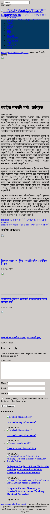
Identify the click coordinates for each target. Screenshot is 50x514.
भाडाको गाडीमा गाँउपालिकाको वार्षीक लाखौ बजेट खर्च (24, 225)
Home (4, 52)
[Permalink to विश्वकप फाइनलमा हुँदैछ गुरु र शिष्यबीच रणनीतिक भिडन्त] (22, 255)
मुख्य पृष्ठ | (4, 504)
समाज (9, 30)
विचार (9, 33)
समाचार (10, 23)
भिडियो (9, 48)
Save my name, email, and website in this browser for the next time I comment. (24, 399)
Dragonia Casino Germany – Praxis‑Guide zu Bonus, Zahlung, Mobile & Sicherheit (26, 491)
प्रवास (9, 28)
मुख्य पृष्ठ (10, 20)
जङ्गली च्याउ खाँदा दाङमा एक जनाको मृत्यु (23, 20)
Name (3, 383)
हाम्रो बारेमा (12, 504)
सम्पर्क (24, 504)
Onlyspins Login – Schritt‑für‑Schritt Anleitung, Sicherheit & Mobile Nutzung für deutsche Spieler (28, 469)
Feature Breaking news (18, 52)
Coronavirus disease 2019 (21, 448)
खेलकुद (10, 25)
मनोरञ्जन (10, 35)
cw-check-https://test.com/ (21, 422)
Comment (6, 360)
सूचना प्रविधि (12, 38)
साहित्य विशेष (12, 45)
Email (3, 388)
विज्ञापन (18, 504)
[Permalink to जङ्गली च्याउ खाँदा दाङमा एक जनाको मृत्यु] (22, 332)
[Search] (2, 3)
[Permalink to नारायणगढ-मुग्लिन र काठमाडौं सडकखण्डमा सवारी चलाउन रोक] (22, 294)
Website (4, 393)
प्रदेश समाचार (12, 40)
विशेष (9, 43)
